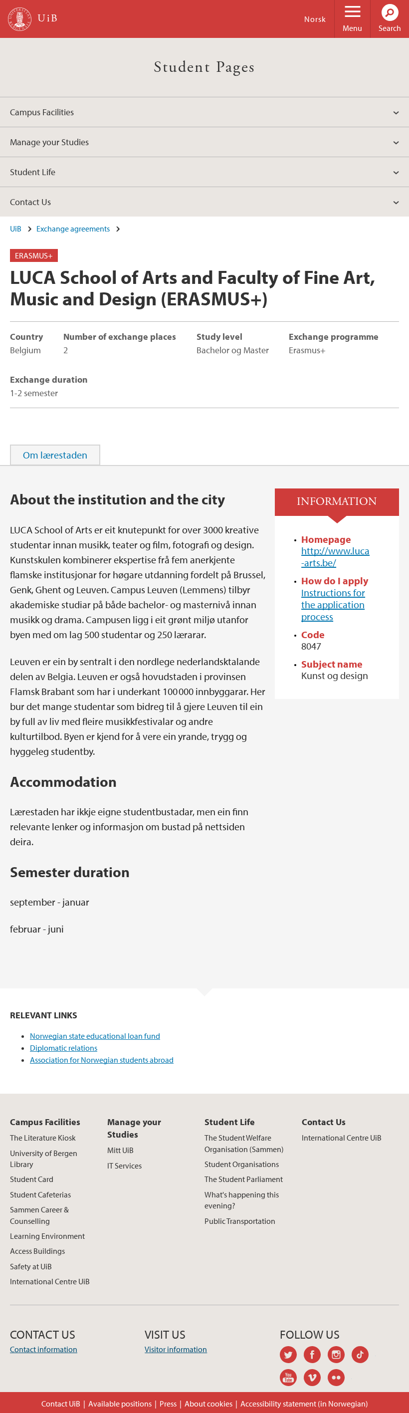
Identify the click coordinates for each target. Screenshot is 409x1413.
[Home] (19, 19)
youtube (292, 1379)
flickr (340, 1379)
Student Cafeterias (40, 1194)
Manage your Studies (49, 142)
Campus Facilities (42, 112)
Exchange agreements (73, 229)
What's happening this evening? (241, 1199)
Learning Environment (47, 1236)
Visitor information (176, 1349)
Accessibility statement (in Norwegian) (304, 1404)
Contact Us (30, 202)
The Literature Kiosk (43, 1138)
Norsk (315, 19)
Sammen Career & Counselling (39, 1214)
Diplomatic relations (63, 1048)
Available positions (120, 1404)
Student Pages (204, 67)
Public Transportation (239, 1221)
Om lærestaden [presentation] (55, 455)
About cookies (208, 1404)
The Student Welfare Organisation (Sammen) (244, 1143)
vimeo (316, 1379)
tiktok (364, 1356)
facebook (316, 1356)
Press (168, 1404)
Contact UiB (60, 1404)
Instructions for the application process (333, 604)
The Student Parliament (243, 1179)
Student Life (32, 172)
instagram (340, 1356)
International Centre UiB (50, 1281)
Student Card (31, 1179)
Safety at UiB (31, 1266)
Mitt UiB (120, 1150)
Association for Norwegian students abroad (102, 1060)
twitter (292, 1356)
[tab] (55, 455)
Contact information (43, 1349)
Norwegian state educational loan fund (95, 1036)
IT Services (124, 1166)
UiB (15, 229)
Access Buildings (37, 1251)
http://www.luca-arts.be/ (335, 556)
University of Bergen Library (43, 1158)
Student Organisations (241, 1164)
